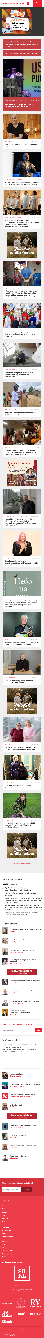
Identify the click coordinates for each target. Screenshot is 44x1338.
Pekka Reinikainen (16, 1003)
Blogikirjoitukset (9, 923)
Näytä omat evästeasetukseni (12, 1262)
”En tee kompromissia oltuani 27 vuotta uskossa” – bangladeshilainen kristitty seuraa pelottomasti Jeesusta (20, 452)
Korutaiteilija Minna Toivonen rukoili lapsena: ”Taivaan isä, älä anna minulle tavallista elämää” (20, 825)
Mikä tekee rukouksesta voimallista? (23, 1125)
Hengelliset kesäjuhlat (14, 179)
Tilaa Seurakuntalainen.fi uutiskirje (17, 1024)
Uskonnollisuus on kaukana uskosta (23, 1095)
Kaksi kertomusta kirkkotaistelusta (22, 991)
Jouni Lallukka (15, 1014)
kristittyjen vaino (12, 409)
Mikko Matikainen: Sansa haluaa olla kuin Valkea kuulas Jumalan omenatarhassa (22, 183)
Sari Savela (13, 983)
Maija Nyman (14, 942)
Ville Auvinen (14, 1158)
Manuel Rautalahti (16, 963)
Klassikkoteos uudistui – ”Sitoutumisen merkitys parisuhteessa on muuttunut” (20, 748)
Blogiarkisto (22, 1166)
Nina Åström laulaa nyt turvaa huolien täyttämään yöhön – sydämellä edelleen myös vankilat (22, 44)
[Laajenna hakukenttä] (37, 3)
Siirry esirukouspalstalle (22, 1063)
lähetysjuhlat (10, 330)
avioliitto (8, 744)
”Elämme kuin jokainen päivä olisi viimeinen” (19, 786)
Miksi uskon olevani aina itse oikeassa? (24, 1146)
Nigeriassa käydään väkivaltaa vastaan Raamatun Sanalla (21, 413)
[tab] (5, 884)
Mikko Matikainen (16, 952)
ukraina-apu (9, 598)
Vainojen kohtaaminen (13, 288)
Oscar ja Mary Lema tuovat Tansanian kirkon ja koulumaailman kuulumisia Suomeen (20, 335)
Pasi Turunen (14, 1107)
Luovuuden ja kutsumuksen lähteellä (23, 950)
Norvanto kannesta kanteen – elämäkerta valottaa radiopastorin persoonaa (22, 644)
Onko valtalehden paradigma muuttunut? (24, 1001)
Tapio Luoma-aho (16, 1137)
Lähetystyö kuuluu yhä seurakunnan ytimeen (26, 929)
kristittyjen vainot (12, 447)
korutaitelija (10, 820)
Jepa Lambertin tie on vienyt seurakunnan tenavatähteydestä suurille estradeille (19, 889)
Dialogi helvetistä (16, 1105)
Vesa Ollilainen (15, 993)
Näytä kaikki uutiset (22, 864)
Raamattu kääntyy (16, 1074)
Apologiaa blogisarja (17, 1086)
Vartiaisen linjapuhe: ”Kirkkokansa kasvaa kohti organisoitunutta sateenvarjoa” (19, 374)
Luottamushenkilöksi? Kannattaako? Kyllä (25, 980)
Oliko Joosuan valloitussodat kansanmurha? (25, 1084)
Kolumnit (8, 141)
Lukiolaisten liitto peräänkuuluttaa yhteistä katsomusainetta (19, 682)
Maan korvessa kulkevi (18, 940)
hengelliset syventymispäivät (16, 101)
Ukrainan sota (10, 782)
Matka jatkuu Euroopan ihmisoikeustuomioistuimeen (20, 1011)
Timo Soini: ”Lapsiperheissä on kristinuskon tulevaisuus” (20, 894)
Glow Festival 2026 (12, 558)
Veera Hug (13, 931)
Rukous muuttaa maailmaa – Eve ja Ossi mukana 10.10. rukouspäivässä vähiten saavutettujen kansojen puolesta (23, 908)
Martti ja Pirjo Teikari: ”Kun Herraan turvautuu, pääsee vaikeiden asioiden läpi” (21, 914)
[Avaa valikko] (28, 4)
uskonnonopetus (11, 678)
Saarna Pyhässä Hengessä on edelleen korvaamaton (23, 960)
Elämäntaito (9, 640)
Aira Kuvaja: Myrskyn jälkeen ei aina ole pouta (21, 145)
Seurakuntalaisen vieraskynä (20, 1097)
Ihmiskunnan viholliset (18, 1156)
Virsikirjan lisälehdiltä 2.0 (19, 1135)
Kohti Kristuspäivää (16, 1127)
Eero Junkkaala (15, 1076)
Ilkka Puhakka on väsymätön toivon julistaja (21, 53)
